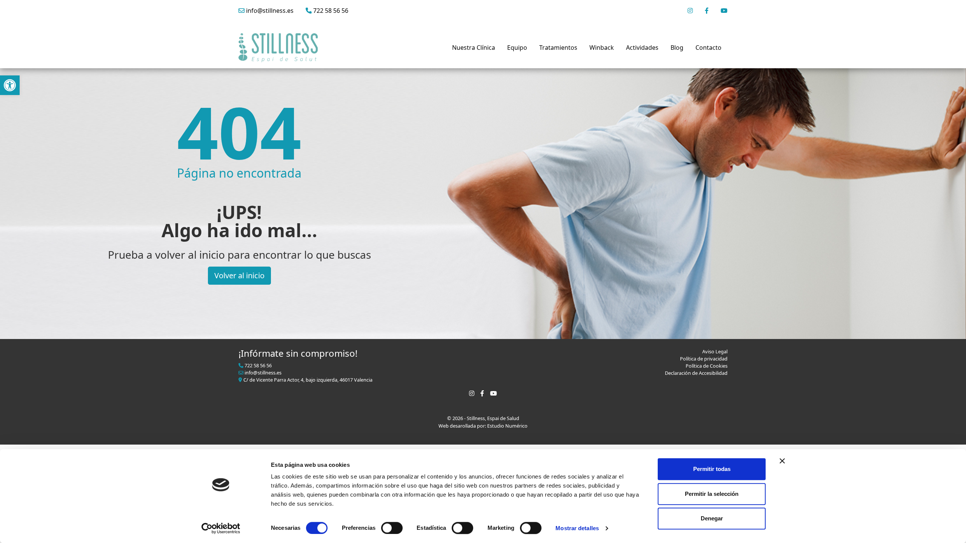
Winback (601, 47)
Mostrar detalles (577, 528)
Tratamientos (558, 47)
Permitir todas (712, 469)
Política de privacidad (704, 358)
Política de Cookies (707, 365)
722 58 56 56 (330, 10)
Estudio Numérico (507, 425)
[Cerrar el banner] (782, 460)
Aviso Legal (715, 351)
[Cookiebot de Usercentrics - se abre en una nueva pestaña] (221, 528)
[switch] (392, 528)
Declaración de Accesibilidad (696, 373)
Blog (677, 47)
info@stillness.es (269, 10)
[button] (10, 85)
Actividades (642, 47)
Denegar (712, 518)
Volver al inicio (239, 275)
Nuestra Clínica (473, 47)
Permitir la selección (711, 494)
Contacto (708, 47)
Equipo (517, 47)
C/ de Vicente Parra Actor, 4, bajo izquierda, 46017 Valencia (307, 379)
